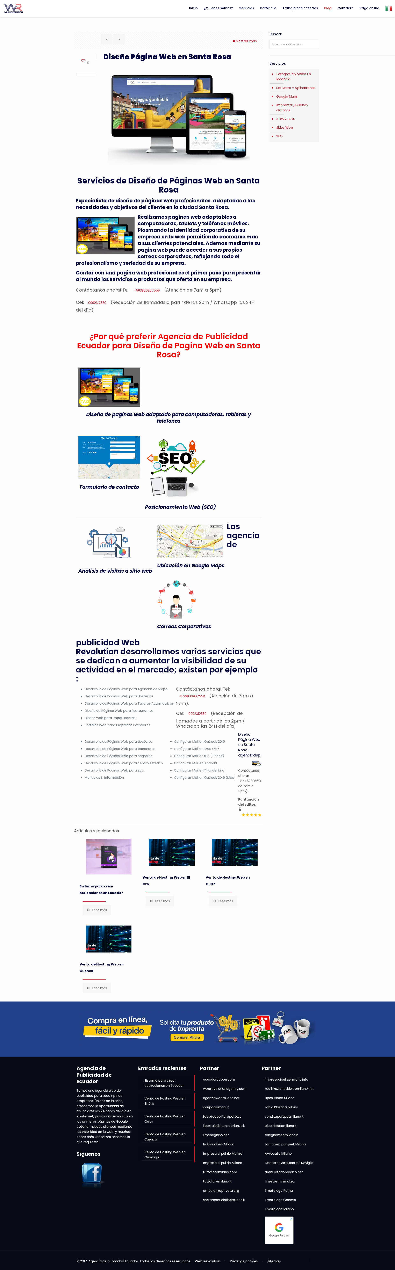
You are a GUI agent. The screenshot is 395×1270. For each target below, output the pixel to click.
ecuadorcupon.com (219, 1079)
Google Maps (287, 96)
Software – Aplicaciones (295, 87)
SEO (279, 136)
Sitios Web (284, 127)
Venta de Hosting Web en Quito (228, 880)
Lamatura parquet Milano (285, 1144)
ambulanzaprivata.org (221, 1190)
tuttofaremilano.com (220, 1172)
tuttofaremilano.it (217, 1181)
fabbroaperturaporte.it (222, 1116)
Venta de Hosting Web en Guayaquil (165, 1155)
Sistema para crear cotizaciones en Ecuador (101, 889)
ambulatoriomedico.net (284, 1172)
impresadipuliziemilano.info (286, 1079)
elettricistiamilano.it (281, 1125)
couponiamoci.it (216, 1107)
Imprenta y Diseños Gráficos (292, 108)
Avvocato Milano (278, 1153)
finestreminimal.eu (280, 1181)
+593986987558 (147, 290)
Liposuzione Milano (279, 1098)
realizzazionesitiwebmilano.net (289, 1088)
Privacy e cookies (244, 1261)
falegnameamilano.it (281, 1135)
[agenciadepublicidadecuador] (13, 8)
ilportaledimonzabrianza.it (224, 1125)
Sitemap (274, 1261)
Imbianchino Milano (218, 1144)
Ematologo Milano (279, 1209)
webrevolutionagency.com (224, 1088)
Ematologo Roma (279, 1190)
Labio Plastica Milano (281, 1107)
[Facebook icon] (309, 1260)
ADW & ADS (285, 119)
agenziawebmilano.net (221, 1098)
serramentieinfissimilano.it (224, 1200)
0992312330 (97, 302)
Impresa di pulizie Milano (222, 1162)
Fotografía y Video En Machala (293, 77)
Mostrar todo (246, 41)
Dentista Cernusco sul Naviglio (289, 1162)
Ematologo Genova (280, 1200)
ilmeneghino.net (216, 1135)
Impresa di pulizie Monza (222, 1153)
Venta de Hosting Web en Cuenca (102, 967)
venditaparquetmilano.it (284, 1116)
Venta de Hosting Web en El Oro (166, 880)
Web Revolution (207, 1261)
